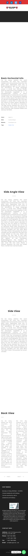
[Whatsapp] (24, 552)
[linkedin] (11, 3)
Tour (13, 125)
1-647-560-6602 (11, 540)
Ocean (9, 125)
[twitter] (16, 3)
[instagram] (20, 3)
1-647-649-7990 (11, 538)
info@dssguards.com (13, 542)
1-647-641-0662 (11, 536)
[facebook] (7, 3)
